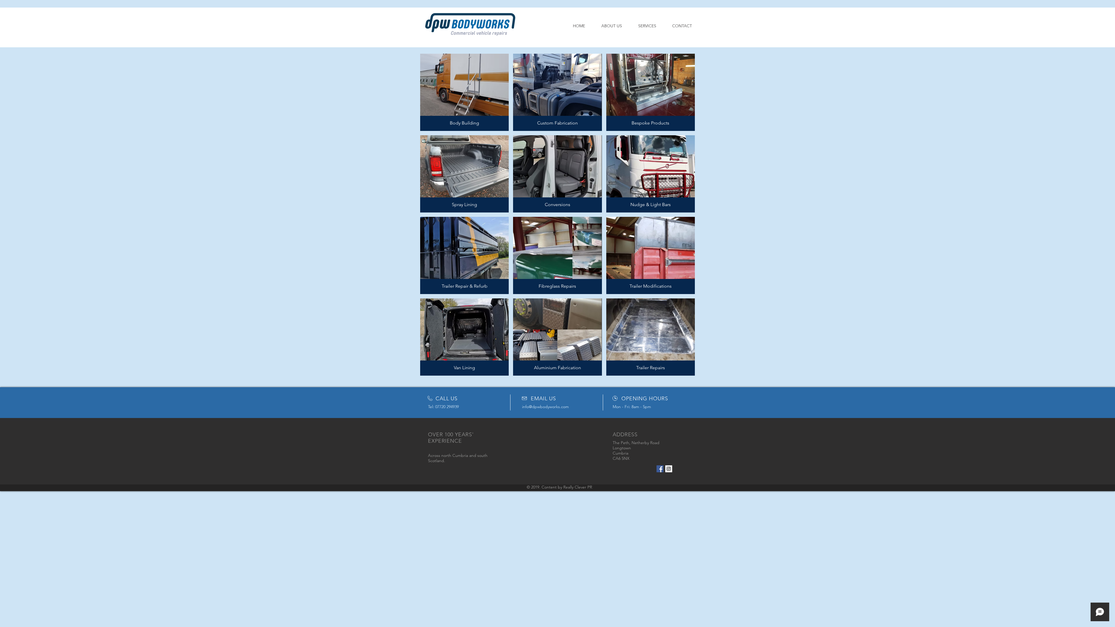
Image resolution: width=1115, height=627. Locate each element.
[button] (464, 92)
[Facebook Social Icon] (660, 468)
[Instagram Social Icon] (668, 468)
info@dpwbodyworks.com (545, 406)
